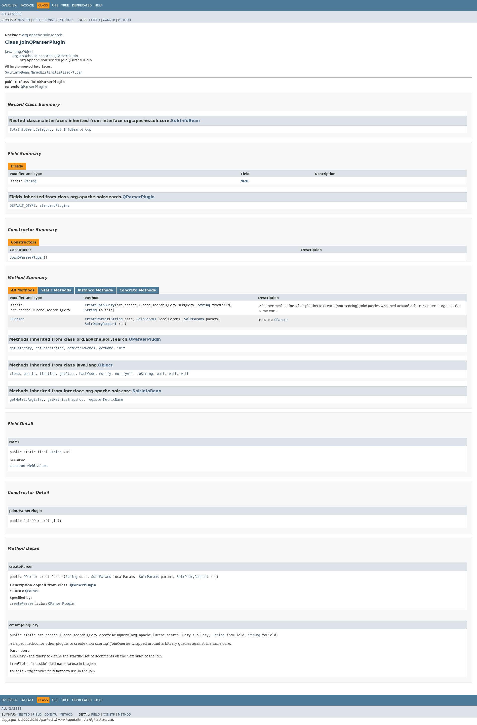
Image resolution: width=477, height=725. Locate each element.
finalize (47, 374)
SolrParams (146, 319)
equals (30, 374)
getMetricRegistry (26, 400)
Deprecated (82, 5)
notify (105, 374)
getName (106, 348)
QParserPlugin (34, 87)
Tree (65, 5)
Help (98, 5)
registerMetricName (105, 400)
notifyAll (124, 374)
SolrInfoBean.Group (73, 129)
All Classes (11, 14)
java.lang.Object (19, 52)
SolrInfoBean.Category (30, 129)
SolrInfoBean (17, 72)
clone (15, 374)
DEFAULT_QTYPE (23, 205)
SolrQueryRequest (101, 324)
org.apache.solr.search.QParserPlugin (45, 56)
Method (66, 20)
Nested (24, 20)
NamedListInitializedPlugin (56, 72)
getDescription (49, 348)
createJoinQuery (100, 305)
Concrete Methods (137, 290)
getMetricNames (81, 348)
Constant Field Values (28, 466)
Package (27, 5)
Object (105, 365)
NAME (245, 181)
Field (37, 20)
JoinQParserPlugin (26, 257)
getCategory (21, 348)
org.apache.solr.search (42, 35)
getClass (67, 374)
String (30, 181)
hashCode (87, 374)
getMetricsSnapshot (65, 400)
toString (145, 374)
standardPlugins (54, 205)
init (121, 348)
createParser (97, 319)
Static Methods (56, 290)
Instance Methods (95, 290)
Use (55, 5)
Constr (50, 20)
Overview (9, 5)
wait (161, 374)
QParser (17, 319)
